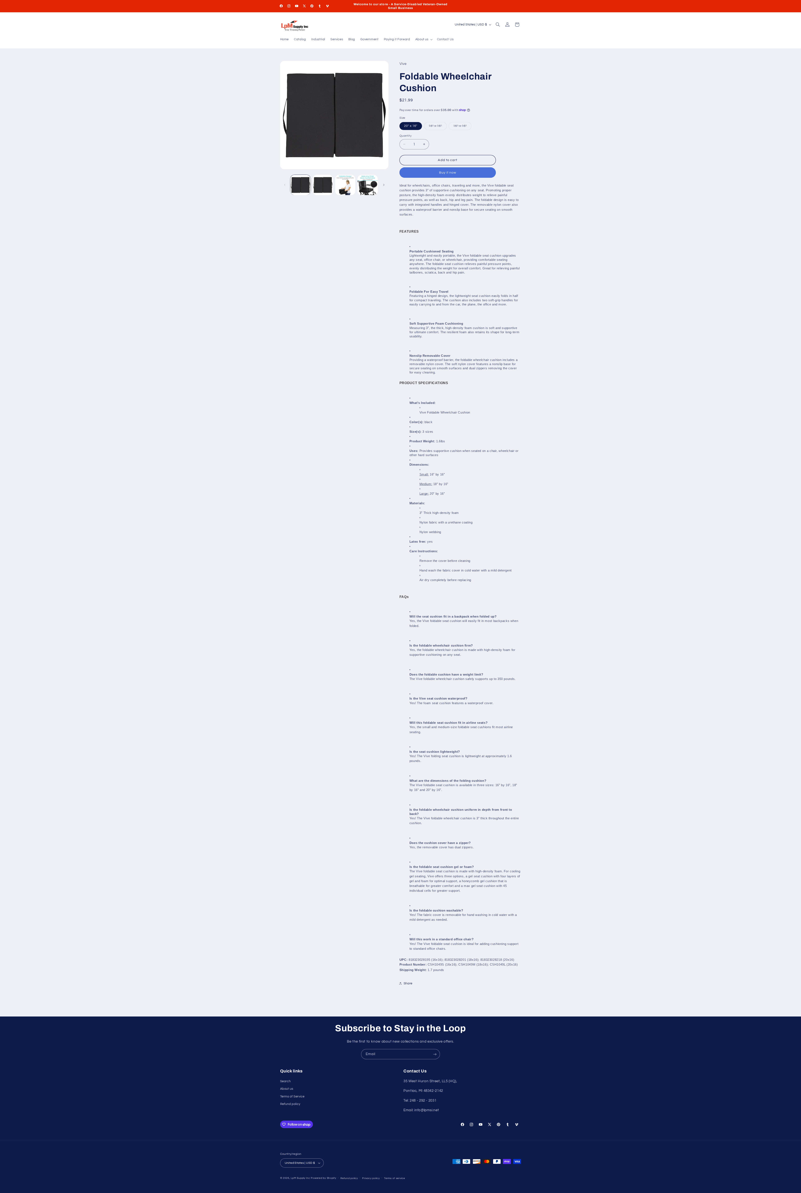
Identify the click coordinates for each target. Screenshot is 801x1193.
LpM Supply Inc (300, 1178)
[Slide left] (284, 184)
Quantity (405, 135)
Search (285, 1081)
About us (286, 1088)
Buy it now (447, 172)
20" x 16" (410, 125)
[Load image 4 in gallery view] (368, 185)
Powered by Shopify (323, 1178)
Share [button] (408, 983)
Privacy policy (371, 1178)
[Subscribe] (435, 1054)
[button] (423, 39)
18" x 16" (438, 127)
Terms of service (394, 1178)
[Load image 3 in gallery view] (345, 185)
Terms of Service (292, 1096)
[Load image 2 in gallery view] (323, 185)
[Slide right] (383, 184)
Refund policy (290, 1104)
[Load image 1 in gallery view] (300, 185)
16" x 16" (462, 127)
